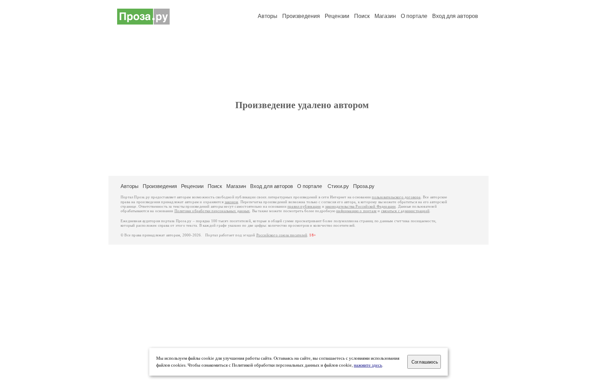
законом (231, 202)
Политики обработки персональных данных (212, 211)
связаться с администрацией (405, 211)
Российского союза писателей (281, 235)
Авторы (267, 16)
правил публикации (304, 206)
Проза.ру (364, 186)
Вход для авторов (455, 16)
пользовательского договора (396, 197)
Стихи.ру (338, 186)
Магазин (385, 16)
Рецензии (337, 16)
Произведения (301, 16)
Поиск (362, 16)
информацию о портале (356, 211)
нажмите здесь (368, 365)
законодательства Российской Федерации (360, 206)
